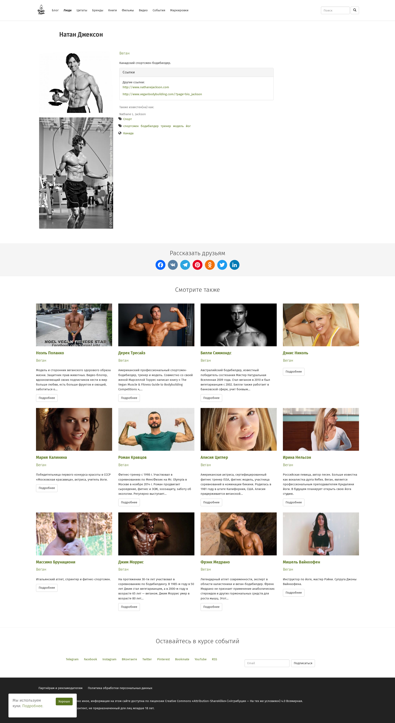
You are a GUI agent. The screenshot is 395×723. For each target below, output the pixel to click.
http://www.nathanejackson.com (146, 87)
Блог (55, 10)
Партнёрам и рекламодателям (60, 688)
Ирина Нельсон (297, 457)
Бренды (97, 10)
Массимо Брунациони (55, 562)
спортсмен (131, 126)
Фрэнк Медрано (215, 562)
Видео (143, 10)
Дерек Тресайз (131, 353)
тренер (166, 126)
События (159, 10)
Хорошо (64, 701)
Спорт (127, 119)
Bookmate (182, 659)
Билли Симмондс (216, 353)
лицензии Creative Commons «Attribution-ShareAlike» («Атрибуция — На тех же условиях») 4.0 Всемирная (226, 701)
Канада (128, 133)
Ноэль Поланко (50, 353)
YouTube (201, 659)
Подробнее (47, 398)
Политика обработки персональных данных (120, 688)
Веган (124, 53)
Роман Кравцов (132, 457)
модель (178, 126)
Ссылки (129, 72)
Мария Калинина (51, 457)
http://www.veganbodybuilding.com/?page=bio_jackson (162, 94)
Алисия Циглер (214, 457)
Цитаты (82, 10)
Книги (112, 10)
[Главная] (42, 10)
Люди (68, 10)
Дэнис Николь (295, 353)
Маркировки (179, 10)
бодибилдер (150, 126)
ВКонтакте (129, 659)
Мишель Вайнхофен (301, 562)
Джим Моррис (131, 562)
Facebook (90, 659)
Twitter (147, 659)
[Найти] (355, 10)
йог (188, 126)
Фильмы (128, 10)
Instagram (109, 659)
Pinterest (163, 659)
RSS (214, 659)
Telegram (72, 659)
